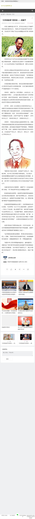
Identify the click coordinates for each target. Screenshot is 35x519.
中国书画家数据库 (22, 516)
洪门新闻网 (12, 515)
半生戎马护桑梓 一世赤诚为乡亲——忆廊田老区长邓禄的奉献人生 (9, 313)
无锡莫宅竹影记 (6, 327)
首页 (3, 14)
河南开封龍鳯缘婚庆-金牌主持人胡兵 (15, 262)
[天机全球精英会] (6, 5)
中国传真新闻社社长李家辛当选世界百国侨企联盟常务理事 (9, 294)
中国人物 (8, 14)
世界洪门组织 (4, 515)
